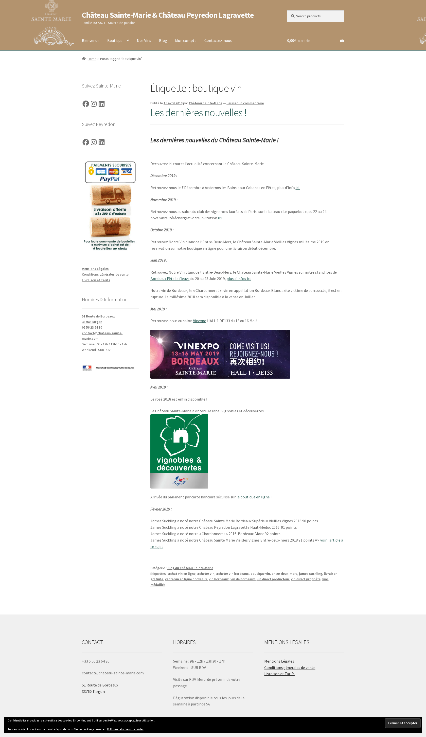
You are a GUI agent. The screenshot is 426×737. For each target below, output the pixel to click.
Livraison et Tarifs (96, 280)
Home (92, 58)
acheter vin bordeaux (232, 573)
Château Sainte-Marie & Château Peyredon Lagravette (168, 15)
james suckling (310, 573)
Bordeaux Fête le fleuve (170, 278)
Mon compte (185, 40)
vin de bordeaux (243, 579)
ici (298, 187)
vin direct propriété (305, 579)
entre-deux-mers (284, 573)
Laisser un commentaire (245, 103)
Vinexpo (199, 320)
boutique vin (260, 573)
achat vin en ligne (181, 573)
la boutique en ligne (253, 496)
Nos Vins (144, 40)
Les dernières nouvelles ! (198, 112)
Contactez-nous (218, 40)
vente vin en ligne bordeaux (186, 579)
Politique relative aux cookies (125, 729)
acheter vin (205, 573)
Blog (163, 40)
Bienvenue (90, 40)
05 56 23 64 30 (92, 327)
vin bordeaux (219, 579)
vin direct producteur (273, 579)
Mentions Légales (95, 268)
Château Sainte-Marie (205, 103)
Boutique (115, 40)
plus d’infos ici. (239, 278)
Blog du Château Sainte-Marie (190, 568)
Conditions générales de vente (105, 274)
